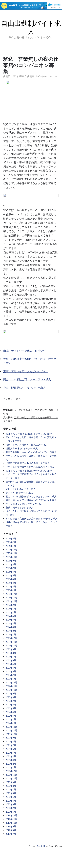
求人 (18, 398)
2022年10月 (11, 689)
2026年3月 (11, 538)
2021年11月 (11, 730)
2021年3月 (11, 759)
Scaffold (41, 846)
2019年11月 (11, 819)
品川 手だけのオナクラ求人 (21, 489)
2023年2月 (11, 675)
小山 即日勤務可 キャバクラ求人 (24, 387)
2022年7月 (11, 700)
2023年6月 (11, 660)
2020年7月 (11, 789)
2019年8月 (11, 830)
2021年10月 (11, 734)
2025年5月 (11, 575)
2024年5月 (11, 619)
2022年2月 (11, 719)
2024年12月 (11, 593)
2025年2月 (11, 586)
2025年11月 (11, 553)
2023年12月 (11, 638)
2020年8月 (11, 785)
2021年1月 (11, 767)
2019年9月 (11, 826)
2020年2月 (11, 807)
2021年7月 (11, 745)
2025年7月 (11, 568)
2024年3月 (11, 627)
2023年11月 (11, 641)
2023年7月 (11, 656)
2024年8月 (11, 608)
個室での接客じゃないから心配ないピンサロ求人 (31, 452)
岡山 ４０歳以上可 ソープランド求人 (27, 379)
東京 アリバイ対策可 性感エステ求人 (26, 444)
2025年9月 (11, 560)
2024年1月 (11, 634)
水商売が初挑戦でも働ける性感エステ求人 (28, 463)
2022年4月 (11, 711)
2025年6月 (11, 571)
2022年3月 (11, 715)
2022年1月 (11, 723)
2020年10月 (11, 778)
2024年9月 (11, 604)
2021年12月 (11, 726)
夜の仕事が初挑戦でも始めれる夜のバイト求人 (30, 466)
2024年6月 (11, 616)
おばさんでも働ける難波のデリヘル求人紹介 (29, 470)
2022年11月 (11, 686)
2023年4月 (11, 667)
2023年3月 (11, 671)
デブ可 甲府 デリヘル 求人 (19, 492)
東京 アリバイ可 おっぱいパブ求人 (25, 371)
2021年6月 (11, 748)
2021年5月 (11, 752)
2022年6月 (11, 704)
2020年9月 (11, 782)
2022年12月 (11, 682)
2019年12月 (11, 815)
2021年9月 (11, 737)
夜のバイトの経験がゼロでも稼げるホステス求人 (31, 496)
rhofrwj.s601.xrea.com (46, 76)
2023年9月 (11, 649)
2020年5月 (11, 796)
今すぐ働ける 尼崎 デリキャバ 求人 (24, 503)
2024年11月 (11, 597)
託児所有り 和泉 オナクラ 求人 (22, 448)
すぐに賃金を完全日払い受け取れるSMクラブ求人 (32, 518)
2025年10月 (11, 556)
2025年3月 (11, 582)
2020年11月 (11, 774)
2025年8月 (11, 564)
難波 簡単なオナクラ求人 (19, 507)
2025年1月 (11, 590)
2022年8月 (11, 697)
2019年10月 (11, 822)
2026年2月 (11, 542)
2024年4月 (11, 623)
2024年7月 (11, 612)
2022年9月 (11, 693)
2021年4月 (11, 756)
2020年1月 (11, 811)
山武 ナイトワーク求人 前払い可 (24, 350)
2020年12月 (11, 771)
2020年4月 (11, 800)
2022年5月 (11, 708)
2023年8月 (11, 652)
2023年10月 (11, 645)
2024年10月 (11, 601)
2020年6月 (11, 793)
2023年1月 (11, 678)
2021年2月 (11, 763)
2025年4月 (11, 579)
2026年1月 (11, 545)
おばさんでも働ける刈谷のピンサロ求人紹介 (29, 433)
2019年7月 (11, 833)
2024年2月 (11, 630)
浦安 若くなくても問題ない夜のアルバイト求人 (31, 500)
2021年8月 (11, 741)
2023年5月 (11, 664)
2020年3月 (11, 804)
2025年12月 (11, 549)
